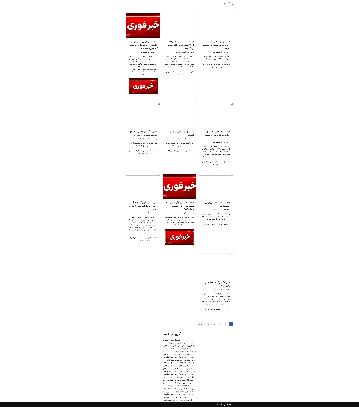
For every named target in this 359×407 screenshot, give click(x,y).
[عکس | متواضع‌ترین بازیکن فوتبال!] (179, 115)
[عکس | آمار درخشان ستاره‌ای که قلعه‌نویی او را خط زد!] (143, 115)
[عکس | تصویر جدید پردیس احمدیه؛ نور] (216, 186)
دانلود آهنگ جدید (184, 380)
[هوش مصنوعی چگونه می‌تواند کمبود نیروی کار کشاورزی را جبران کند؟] (179, 186)
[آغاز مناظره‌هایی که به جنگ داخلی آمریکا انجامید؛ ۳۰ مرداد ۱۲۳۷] (143, 186)
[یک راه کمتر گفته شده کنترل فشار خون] (216, 266)
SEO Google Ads (186, 400)
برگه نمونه (129, 3)
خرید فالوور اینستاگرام (188, 346)
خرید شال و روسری (170, 351)
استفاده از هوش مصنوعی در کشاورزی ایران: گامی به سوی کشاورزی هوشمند (143, 45)
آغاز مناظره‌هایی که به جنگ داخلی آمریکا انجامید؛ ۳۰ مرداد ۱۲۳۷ (143, 205)
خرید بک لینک (188, 343)
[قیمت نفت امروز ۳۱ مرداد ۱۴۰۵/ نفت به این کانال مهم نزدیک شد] (179, 25)
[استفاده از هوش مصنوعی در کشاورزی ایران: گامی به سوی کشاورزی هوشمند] (143, 25)
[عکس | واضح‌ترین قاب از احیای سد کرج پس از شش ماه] (216, 115)
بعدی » (200, 324)
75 (208, 324)
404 (135, 3)
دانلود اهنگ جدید (168, 343)
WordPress (219, 404)
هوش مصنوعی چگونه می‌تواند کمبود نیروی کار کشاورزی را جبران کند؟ (180, 205)
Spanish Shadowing (181, 386)
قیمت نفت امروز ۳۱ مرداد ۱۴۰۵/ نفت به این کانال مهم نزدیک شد (181, 45)
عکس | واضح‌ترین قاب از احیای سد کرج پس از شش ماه (217, 135)
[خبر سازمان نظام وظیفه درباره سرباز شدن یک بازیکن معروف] (216, 25)
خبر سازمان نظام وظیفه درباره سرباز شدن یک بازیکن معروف (216, 45)
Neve (231, 404)
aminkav (226, 52)
